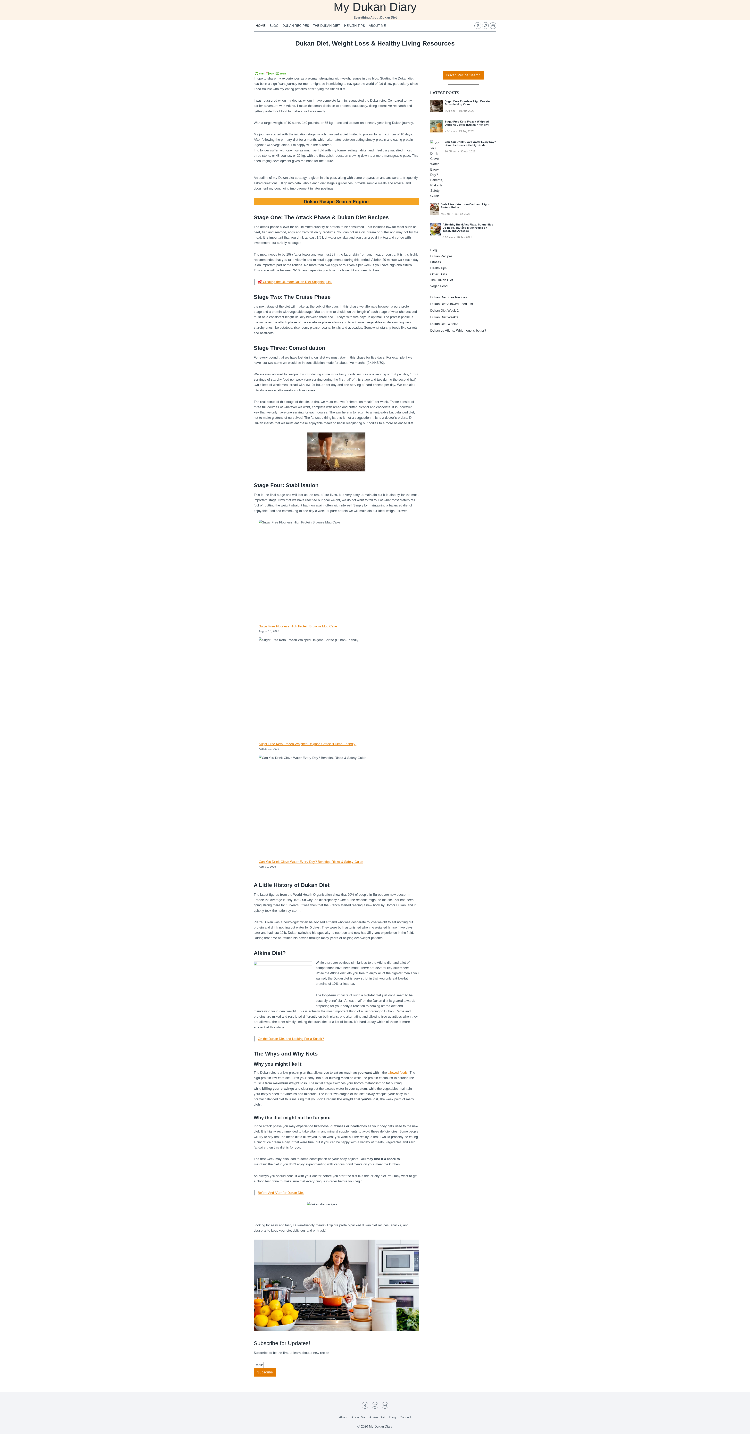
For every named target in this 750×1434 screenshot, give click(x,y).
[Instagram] (493, 25)
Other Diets (438, 274)
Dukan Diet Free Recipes (448, 297)
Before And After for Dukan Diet (281, 1193)
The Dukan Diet (326, 26)
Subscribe (265, 1372)
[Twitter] (485, 25)
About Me (377, 26)
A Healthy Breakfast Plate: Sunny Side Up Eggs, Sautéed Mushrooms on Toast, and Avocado (468, 227)
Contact (405, 1417)
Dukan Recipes (295, 26)
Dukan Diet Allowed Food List (451, 304)
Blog (274, 26)
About (343, 1417)
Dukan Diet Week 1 (444, 310)
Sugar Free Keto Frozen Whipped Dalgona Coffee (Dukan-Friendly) (307, 744)
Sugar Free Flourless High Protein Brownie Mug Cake (298, 626)
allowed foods (398, 1072)
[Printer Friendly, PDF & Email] (270, 73)
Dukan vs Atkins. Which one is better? (458, 330)
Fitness (435, 262)
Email (258, 1365)
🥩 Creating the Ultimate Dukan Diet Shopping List (295, 282)
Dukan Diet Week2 (444, 324)
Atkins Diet (377, 1417)
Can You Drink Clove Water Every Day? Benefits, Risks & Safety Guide (311, 862)
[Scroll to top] (740, 1428)
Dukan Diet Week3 (444, 317)
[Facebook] (477, 25)
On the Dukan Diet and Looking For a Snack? (291, 1039)
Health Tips (354, 26)
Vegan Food (438, 286)
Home (260, 26)
